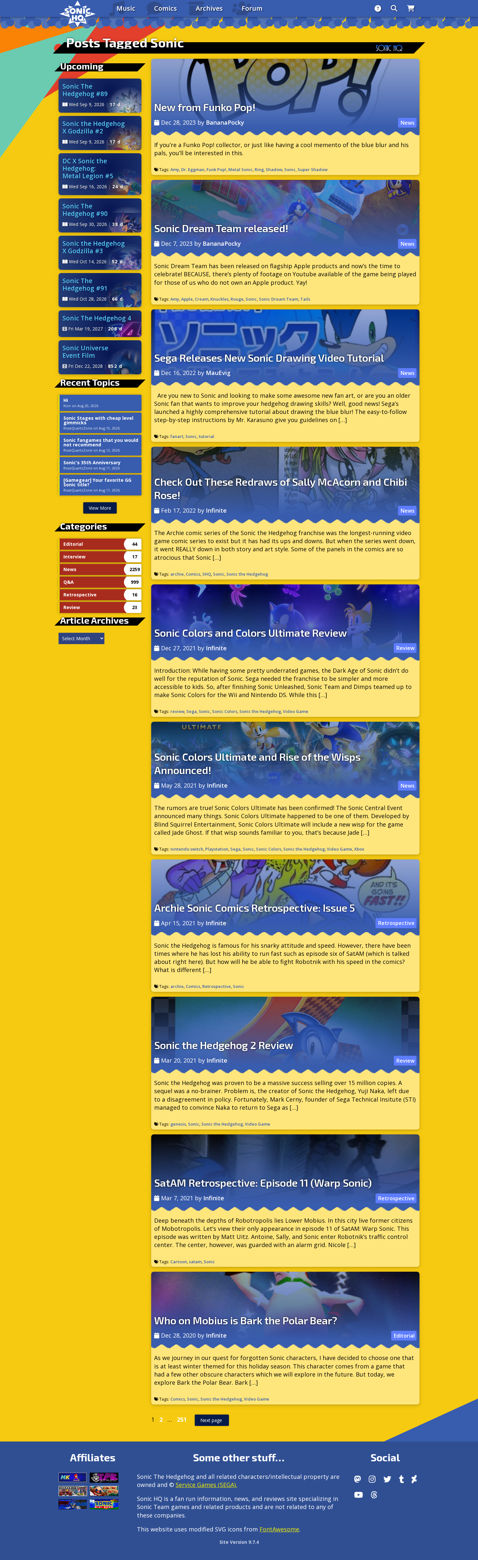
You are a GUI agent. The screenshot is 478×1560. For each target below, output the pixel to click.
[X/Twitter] (387, 1479)
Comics (165, 8)
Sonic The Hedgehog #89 (85, 90)
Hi (65, 400)
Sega (191, 711)
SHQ (206, 574)
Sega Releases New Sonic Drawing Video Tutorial (269, 357)
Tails (305, 299)
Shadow (274, 169)
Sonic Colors (224, 711)
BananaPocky (225, 122)
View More (100, 508)
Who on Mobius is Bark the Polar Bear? (245, 1320)
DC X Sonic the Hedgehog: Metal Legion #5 (87, 168)
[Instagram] (372, 1479)
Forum (252, 8)
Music (125, 8)
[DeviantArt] (414, 1479)
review (177, 711)
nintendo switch (186, 849)
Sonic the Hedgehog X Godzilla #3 (93, 247)
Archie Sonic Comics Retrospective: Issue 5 (254, 907)
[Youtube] (358, 1495)
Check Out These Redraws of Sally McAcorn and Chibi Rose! (280, 488)
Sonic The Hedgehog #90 (85, 210)
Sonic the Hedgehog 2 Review (223, 1045)
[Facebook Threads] (374, 1495)
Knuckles (219, 299)
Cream (201, 299)
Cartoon (178, 1262)
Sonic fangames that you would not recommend (100, 442)
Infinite (216, 510)
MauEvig (218, 373)
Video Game (295, 711)
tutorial (206, 436)
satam (195, 1262)
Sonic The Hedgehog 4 (96, 318)
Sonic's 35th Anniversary (92, 462)
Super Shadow (312, 169)
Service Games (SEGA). (206, 1485)
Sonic (290, 169)
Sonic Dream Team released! (221, 228)
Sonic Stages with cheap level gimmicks (98, 420)
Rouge (237, 299)
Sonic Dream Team (278, 299)
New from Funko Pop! (205, 107)
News (407, 122)
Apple (187, 299)
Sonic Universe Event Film (85, 351)
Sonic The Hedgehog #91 (85, 284)
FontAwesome (279, 1529)
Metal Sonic (240, 169)
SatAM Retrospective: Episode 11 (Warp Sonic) (263, 1182)
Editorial (404, 1335)
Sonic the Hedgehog (247, 574)
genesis (178, 1124)
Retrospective (396, 923)
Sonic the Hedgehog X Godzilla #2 (93, 127)
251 (183, 1417)
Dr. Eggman (193, 169)
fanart (176, 436)
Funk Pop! (216, 169)
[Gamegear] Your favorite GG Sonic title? (97, 482)
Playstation (216, 849)
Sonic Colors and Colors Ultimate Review (250, 632)
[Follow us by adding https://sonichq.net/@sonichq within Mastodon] (357, 1479)
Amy (174, 169)
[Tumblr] (401, 1479)
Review (405, 648)
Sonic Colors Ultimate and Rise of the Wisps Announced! (257, 763)
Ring (259, 169)
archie (177, 574)
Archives (209, 8)
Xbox (359, 849)
